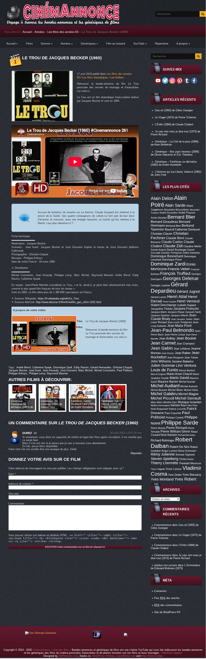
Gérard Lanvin (158, 297)
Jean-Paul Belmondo (172, 330)
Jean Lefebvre (182, 348)
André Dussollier (168, 212)
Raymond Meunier (57, 373)
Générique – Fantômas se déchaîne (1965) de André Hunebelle (174, 163)
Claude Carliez (172, 242)
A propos (183, 43)
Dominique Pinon (172, 259)
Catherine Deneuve (187, 229)
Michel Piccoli (162, 398)
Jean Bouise (186, 338)
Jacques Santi (193, 312)
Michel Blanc (175, 389)
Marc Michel (85, 370)
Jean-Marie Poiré (179, 325)
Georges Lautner (160, 285)
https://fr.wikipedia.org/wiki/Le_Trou (58, 298)
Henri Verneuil (188, 301)
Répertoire (161, 43)
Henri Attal (177, 296)
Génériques (89, 43)
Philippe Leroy (37, 373)
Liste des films (60, 649)
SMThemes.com (68, 655)
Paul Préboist (124, 370)
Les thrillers (117, 77)
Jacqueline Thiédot (162, 308)
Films (29, 43)
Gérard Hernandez (100, 367)
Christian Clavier (161, 233)
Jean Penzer (168, 353)
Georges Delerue (181, 278)
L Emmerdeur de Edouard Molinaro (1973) (175, 567)
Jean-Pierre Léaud (174, 334)
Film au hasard (115, 43)
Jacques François (186, 308)
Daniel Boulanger (177, 249)
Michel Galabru (164, 393)
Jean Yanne (191, 357)
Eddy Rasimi (81, 367)
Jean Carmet (163, 343)
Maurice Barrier (168, 381)
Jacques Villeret (179, 315)
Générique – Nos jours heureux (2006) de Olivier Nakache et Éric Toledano (175, 153)
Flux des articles (167, 598)
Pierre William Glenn (175, 431)
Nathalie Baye (178, 405)
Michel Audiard (165, 385)
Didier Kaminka (191, 252)
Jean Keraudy (50, 370)
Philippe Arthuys (17, 373)
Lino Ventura (186, 365)
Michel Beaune (159, 390)
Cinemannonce (162, 524)
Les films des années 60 (62, 31)
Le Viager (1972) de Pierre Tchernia (175, 117)
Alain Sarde (175, 205)
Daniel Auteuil (158, 249)
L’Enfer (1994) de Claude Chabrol (174, 124)
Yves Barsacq (191, 474)
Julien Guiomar (163, 365)
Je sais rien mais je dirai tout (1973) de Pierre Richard (176, 557)
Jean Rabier (183, 353)
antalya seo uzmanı (165, 565)
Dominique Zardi (168, 264)
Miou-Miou (156, 402)
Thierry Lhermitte (164, 463)
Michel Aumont (189, 386)
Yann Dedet (174, 474)
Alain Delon (162, 198)
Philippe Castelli (175, 417)
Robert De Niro (179, 446)
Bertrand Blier (173, 225)
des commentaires (168, 605)
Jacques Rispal (176, 312)
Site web (13, 493)
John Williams (161, 361)
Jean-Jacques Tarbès (182, 319)
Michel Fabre (191, 390)
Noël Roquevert (159, 409)
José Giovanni (68, 370)
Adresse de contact (20, 483)
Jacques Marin (159, 312)
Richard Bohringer (162, 440)
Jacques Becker (17, 370)
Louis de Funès (164, 370)
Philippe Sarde (179, 422)
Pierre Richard (176, 428)
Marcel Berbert (187, 370)
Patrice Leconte (177, 409)
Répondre (136, 453)
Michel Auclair (187, 381)
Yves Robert (185, 479)
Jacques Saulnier (160, 315)
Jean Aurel (35, 370)
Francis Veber (179, 269)
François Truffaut (175, 273)
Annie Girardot (159, 217)
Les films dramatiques (95, 77)
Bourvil (169, 229)
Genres (47, 43)
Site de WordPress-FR (167, 612)
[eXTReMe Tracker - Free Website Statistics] (97, 637)
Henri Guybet (169, 301)
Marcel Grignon (158, 374)
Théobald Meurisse (190, 463)
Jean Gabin (162, 348)
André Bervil (23, 367)
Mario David (179, 378)
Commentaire (16, 503)
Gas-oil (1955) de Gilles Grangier (174, 110)
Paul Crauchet (173, 413)
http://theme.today (152, 655)
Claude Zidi (173, 246)
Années (39, 31)
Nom (12, 473)
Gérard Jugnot (188, 292)
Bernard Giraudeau (164, 221)
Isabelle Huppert (186, 305)
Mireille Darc (170, 402)
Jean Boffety (167, 338)
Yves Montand (162, 479)
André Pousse (186, 212)
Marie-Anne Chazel (179, 374)
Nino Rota (192, 405)
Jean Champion (185, 343)
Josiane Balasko (182, 361)
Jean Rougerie (175, 357)
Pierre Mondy (158, 428)
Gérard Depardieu (169, 287)
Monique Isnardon (189, 402)
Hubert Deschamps (163, 305)
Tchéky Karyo (186, 459)
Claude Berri (175, 238)
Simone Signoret (185, 454)
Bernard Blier (181, 217)
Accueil (27, 31)
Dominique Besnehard (167, 256)
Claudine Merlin (192, 246)
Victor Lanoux (174, 468)
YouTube (140, 43)
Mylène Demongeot (160, 405)
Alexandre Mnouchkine (176, 209)
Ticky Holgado (158, 469)
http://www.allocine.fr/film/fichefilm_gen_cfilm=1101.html (68, 302)
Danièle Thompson (171, 252)
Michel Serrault (188, 398)
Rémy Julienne (163, 454)
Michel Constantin (104, 370)
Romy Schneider (187, 450)
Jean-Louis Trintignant (179, 322)
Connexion (160, 591)
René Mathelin (169, 434)
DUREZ (27, 433)
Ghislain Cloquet (122, 367)
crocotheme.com (125, 655)
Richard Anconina (186, 435)
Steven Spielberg (164, 459)
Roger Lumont (169, 450)
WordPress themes (103, 655)
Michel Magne (188, 394)
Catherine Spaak (42, 367)
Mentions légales (172, 652)
